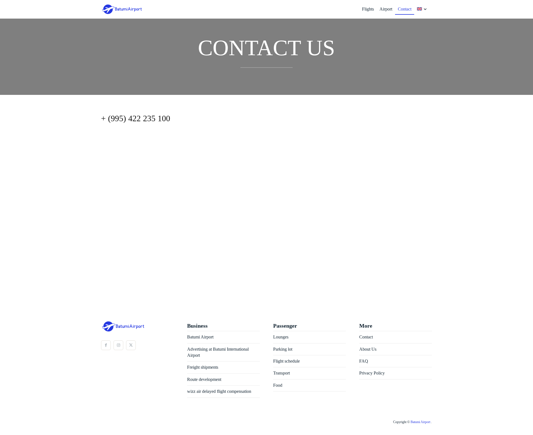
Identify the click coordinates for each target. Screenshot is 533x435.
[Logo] (115, 9)
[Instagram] (118, 345)
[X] (131, 345)
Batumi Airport (421, 422)
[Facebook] (106, 345)
